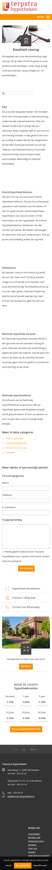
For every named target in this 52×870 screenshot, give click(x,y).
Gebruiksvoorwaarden (38, 855)
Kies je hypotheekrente (26, 729)
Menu (40, 16)
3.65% (26, 702)
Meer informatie (40, 865)
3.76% (10, 718)
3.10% (10, 702)
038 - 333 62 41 (15, 792)
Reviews (32, 844)
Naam (5, 482)
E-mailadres (9, 507)
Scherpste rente (36, 841)
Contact (31, 852)
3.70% (42, 702)
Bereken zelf (34, 837)
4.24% (42, 718)
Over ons (32, 848)
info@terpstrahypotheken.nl (21, 796)
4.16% (26, 718)
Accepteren (23, 865)
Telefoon (7, 495)
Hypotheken (34, 833)
